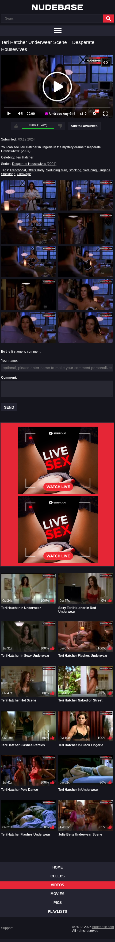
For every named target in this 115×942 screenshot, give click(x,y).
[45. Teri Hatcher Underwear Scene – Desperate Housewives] (28, 261)
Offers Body (36, 170)
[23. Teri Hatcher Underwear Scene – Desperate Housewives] (28, 228)
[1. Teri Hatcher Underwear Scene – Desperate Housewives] (28, 195)
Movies (57, 894)
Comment (8, 377)
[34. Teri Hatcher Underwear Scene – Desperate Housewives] (85, 228)
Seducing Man (56, 170)
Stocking (75, 170)
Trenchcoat (18, 170)
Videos (57, 885)
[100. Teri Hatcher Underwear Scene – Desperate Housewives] (85, 327)
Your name (9, 361)
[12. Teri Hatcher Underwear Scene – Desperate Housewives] (85, 195)
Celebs (58, 876)
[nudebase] (57, 7)
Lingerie (104, 170)
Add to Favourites (84, 126)
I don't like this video (60, 126)
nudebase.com (103, 927)
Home (57, 867)
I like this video (15, 126)
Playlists (57, 912)
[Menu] (57, 31)
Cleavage (24, 174)
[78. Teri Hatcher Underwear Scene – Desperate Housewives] (85, 294)
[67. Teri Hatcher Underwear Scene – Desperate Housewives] (28, 294)
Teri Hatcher (24, 157)
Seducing (90, 170)
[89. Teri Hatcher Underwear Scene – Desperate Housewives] (28, 327)
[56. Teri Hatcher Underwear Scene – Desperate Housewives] (85, 261)
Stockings (8, 174)
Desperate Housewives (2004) (34, 164)
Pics (57, 903)
